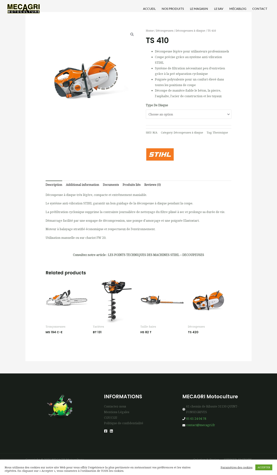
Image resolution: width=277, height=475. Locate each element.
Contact (259, 8)
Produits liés (132, 185)
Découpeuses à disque (190, 30)
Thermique (220, 132)
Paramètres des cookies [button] (237, 467)
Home (150, 30)
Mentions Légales (116, 412)
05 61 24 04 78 (196, 419)
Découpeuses (164, 30)
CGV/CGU (110, 418)
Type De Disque (157, 105)
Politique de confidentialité (123, 423)
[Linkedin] (111, 431)
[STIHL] (160, 154)
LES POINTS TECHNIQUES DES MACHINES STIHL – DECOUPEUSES (156, 255)
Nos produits (173, 8)
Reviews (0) (152, 185)
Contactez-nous (115, 406)
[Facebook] (105, 431)
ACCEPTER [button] (264, 467)
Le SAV (218, 8)
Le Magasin (199, 8)
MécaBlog (237, 8)
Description (54, 185)
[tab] (54, 185)
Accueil (149, 8)
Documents (111, 185)
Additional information (82, 185)
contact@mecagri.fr (200, 425)
